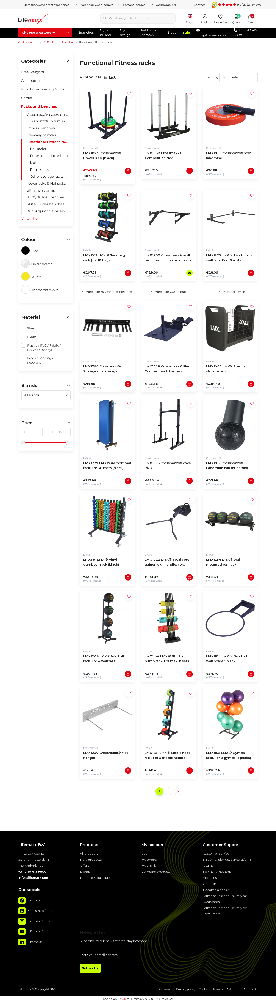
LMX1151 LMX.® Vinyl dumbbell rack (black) (101, 562)
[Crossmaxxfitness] (22, 910)
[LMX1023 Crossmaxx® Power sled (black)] (107, 114)
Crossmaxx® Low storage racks (48, 121)
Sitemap (233, 989)
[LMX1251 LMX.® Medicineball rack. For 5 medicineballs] (168, 714)
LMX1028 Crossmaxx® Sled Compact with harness (168, 368)
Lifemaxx (35, 942)
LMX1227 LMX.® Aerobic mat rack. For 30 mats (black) (107, 465)
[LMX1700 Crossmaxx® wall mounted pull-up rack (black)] (168, 217)
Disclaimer (165, 989)
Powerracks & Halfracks (46, 183)
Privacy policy (185, 989)
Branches (86, 32)
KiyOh (122, 998)
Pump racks (40, 170)
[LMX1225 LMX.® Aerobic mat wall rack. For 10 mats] (230, 217)
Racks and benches (39, 106)
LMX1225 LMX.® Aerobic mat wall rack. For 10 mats (230, 257)
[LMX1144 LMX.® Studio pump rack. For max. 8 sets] (168, 618)
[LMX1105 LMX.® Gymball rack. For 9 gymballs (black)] (230, 714)
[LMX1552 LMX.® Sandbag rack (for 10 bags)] (107, 217)
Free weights (32, 72)
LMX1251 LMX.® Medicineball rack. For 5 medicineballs (168, 755)
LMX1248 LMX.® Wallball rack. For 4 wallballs (103, 658)
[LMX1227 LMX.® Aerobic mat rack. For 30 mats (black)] (107, 425)
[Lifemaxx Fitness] (33, 21)
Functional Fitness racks (48, 142)
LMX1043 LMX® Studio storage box (225, 368)
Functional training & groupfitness (46, 89)
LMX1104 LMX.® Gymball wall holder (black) (226, 658)
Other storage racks (47, 176)
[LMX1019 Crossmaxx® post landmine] (230, 114)
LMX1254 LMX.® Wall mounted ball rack (223, 562)
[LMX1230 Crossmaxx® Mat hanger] (107, 714)
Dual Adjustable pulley (45, 211)
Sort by (212, 77)
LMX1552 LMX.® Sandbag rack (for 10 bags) (104, 257)
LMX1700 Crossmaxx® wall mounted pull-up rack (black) (169, 257)
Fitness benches (40, 128)
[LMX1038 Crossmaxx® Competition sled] (168, 114)
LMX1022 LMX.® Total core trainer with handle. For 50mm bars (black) (167, 562)
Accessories (31, 81)
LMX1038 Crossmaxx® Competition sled (163, 155)
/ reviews (249, 4)
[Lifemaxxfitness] (22, 900)
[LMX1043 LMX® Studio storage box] (230, 328)
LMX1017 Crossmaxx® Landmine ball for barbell (227, 465)
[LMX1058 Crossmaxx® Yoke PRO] (168, 425)
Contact (199, 4)
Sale (186, 32)
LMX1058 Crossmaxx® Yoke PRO (168, 465)
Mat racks (38, 163)
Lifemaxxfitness (39, 900)
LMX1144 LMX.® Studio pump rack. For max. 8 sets (167, 658)
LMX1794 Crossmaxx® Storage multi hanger (102, 368)
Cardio (26, 98)
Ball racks (38, 149)
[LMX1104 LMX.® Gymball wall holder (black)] (230, 618)
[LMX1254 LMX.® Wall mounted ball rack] (230, 521)
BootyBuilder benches (45, 197)
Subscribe (90, 968)
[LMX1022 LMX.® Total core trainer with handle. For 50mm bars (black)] (168, 521)
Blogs (171, 32)
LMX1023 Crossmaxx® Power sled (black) (102, 155)
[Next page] (177, 791)
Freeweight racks (41, 135)
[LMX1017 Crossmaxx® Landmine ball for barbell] (230, 425)
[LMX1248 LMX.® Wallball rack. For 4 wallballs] (107, 618)
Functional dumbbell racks (50, 156)
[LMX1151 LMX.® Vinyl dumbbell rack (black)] (107, 521)
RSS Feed (249, 989)
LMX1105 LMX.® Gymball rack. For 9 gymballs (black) (228, 755)
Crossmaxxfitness (41, 911)
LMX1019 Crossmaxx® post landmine (228, 155)
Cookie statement (211, 989)
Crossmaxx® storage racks (48, 114)
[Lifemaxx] (22, 942)
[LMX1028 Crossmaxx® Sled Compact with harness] (168, 328)
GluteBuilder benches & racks (48, 204)
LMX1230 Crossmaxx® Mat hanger (105, 755)
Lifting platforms (40, 190)
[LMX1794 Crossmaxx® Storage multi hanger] (107, 328)
